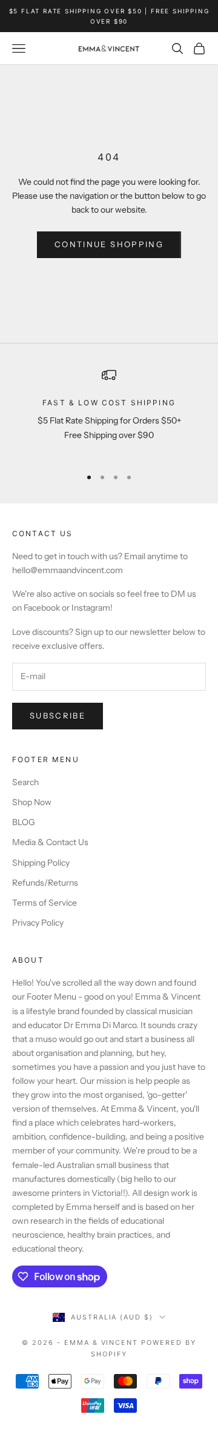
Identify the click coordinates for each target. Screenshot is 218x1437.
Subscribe (57, 715)
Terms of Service (44, 902)
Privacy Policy (38, 922)
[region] (109, 412)
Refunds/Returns (45, 882)
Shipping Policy (41, 862)
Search (25, 782)
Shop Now (31, 802)
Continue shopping (109, 244)
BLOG (23, 822)
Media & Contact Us (50, 842)
